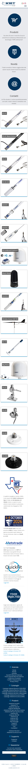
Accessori (14, 725)
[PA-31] (14, 393)
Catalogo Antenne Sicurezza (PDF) (14, 695)
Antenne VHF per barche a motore (14, 710)
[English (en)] (25, 3)
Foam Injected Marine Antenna (14, 676)
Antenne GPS (14, 718)
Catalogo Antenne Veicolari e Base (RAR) (14, 693)
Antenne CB (14, 716)
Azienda (14, 673)
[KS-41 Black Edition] (14, 142)
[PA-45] (14, 416)
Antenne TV (14, 705)
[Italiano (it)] (22, 3)
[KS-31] (14, 165)
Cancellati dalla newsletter (14, 750)
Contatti (14, 741)
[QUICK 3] (14, 233)
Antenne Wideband (14, 708)
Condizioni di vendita (14, 678)
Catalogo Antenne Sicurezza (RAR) (14, 696)
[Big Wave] (14, 370)
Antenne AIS (14, 713)
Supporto (14, 739)
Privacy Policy (14, 681)
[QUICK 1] (14, 210)
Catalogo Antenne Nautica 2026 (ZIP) (14, 690)
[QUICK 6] (14, 302)
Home (14, 670)
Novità (14, 672)
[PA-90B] (14, 461)
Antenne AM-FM (14, 715)
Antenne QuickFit (14, 703)
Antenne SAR (14, 720)
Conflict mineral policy (14, 680)
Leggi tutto (6, 582)
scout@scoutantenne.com (14, 767)
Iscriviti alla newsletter (14, 748)
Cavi (14, 726)
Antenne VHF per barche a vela (14, 712)
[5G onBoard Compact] (14, 256)
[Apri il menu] (25, 6)
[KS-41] (14, 119)
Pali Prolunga (14, 721)
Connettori (14, 728)
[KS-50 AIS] (14, 187)
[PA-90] (14, 439)
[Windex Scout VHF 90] (14, 324)
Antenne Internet (14, 707)
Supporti (14, 723)
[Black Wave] (14, 279)
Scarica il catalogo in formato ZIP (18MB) (14, 655)
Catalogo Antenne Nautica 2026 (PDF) (14, 688)
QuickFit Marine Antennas (14, 675)
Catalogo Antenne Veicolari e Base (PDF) (14, 692)
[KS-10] (14, 347)
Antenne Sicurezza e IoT (14, 732)
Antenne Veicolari (14, 731)
